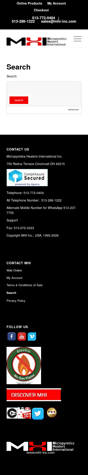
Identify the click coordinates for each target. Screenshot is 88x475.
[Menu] (75, 39)
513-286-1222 (23, 21)
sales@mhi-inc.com (58, 21)
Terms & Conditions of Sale (24, 285)
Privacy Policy (16, 300)
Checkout (41, 10)
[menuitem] (29, 3)
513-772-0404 (43, 17)
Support (12, 220)
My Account (14, 278)
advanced (73, 109)
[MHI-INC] (36, 39)
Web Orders (14, 270)
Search (11, 292)
